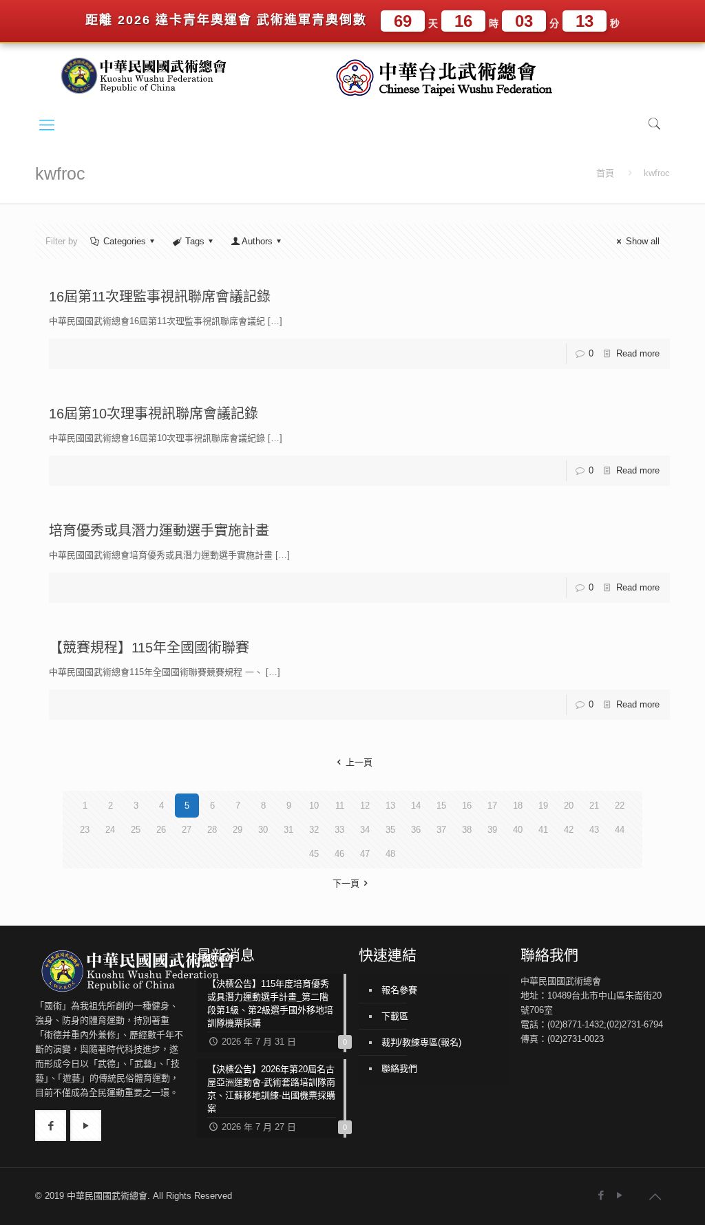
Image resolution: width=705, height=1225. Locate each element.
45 (314, 854)
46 (339, 854)
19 (543, 805)
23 (85, 829)
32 (314, 829)
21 (594, 805)
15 (441, 805)
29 (237, 829)
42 (569, 829)
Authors (257, 241)
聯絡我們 (399, 1068)
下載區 (394, 1016)
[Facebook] (601, 1195)
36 (416, 829)
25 (135, 829)
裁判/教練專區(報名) (421, 1042)
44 (619, 829)
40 (518, 829)
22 (619, 805)
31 (288, 829)
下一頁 (346, 883)
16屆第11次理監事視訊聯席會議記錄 (160, 296)
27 (186, 829)
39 (492, 829)
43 (594, 829)
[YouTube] (620, 1195)
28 (212, 829)
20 (569, 805)
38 (467, 829)
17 (492, 805)
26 (161, 829)
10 (314, 805)
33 (339, 829)
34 (365, 829)
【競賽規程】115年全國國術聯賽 (149, 647)
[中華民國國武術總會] (149, 74)
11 (339, 805)
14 (416, 805)
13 (390, 805)
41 (543, 829)
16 (467, 805)
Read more (638, 353)
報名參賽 (399, 990)
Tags (194, 241)
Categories (124, 241)
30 (263, 829)
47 (365, 854)
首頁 (605, 173)
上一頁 (359, 762)
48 (390, 854)
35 (390, 829)
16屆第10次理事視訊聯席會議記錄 (153, 413)
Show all (642, 241)
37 (441, 829)
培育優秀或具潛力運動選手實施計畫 (159, 530)
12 (365, 805)
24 (110, 829)
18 (518, 805)
